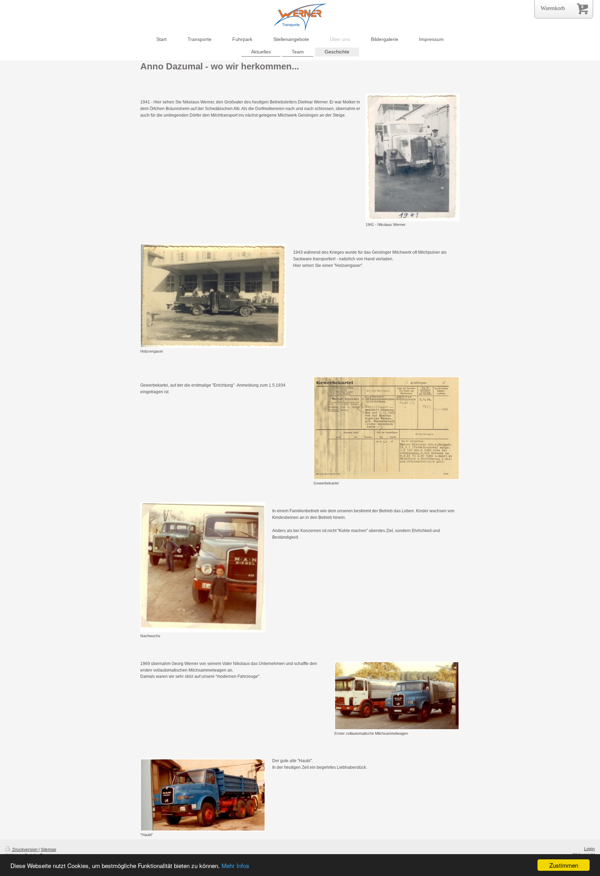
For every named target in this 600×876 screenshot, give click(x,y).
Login (589, 848)
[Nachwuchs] (202, 567)
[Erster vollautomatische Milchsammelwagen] (396, 696)
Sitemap (48, 849)
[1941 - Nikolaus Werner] (412, 157)
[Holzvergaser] (213, 296)
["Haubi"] (202, 795)
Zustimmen (563, 865)
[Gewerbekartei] (386, 428)
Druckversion (25, 849)
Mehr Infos (235, 865)
